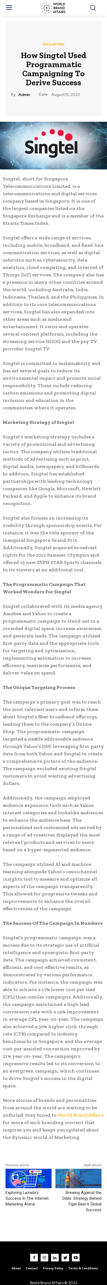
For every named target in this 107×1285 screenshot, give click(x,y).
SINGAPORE (53, 44)
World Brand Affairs (80, 1115)
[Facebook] (34, 1257)
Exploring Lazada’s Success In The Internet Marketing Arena (27, 1198)
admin (24, 94)
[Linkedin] (55, 1257)
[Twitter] (65, 1257)
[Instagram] (44, 1257)
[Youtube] (76, 1257)
